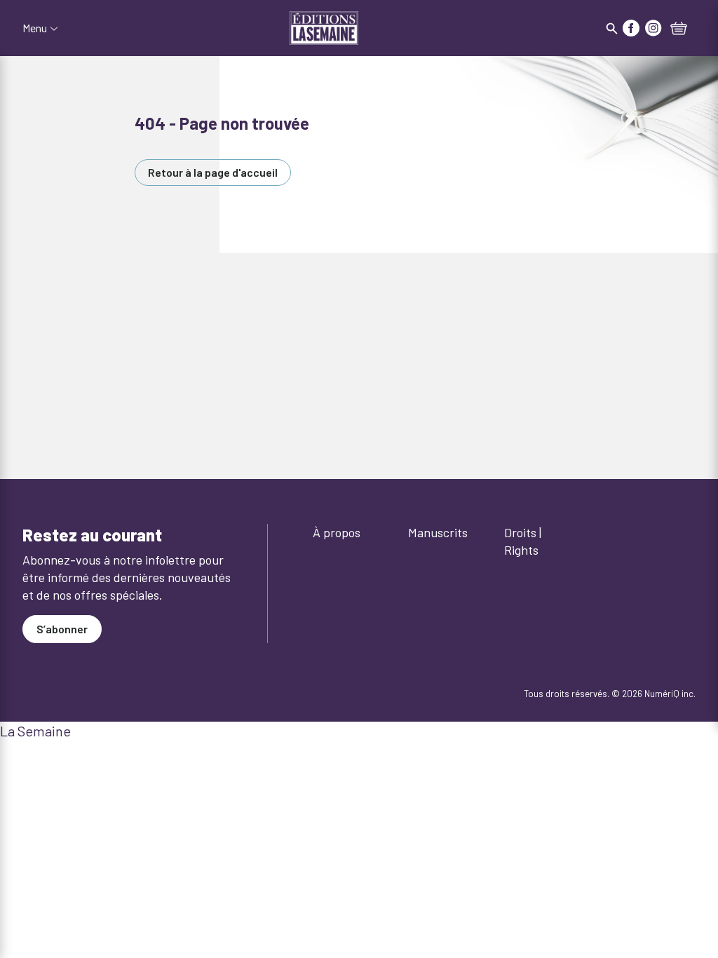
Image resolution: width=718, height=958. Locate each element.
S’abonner (62, 628)
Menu (34, 28)
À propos (336, 532)
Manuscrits (438, 532)
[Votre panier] (679, 29)
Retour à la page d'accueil (213, 172)
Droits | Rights (522, 541)
